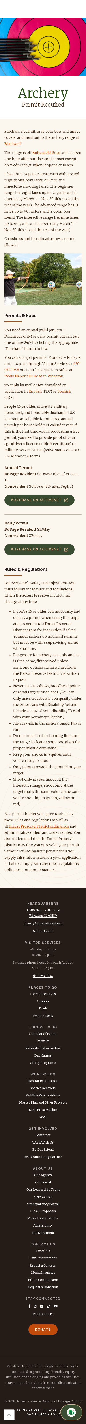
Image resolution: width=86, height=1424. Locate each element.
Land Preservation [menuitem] (43, 1110)
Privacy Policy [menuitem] (56, 1409)
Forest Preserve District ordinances (39, 826)
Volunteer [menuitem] (43, 1135)
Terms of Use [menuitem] (28, 1409)
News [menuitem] (43, 1117)
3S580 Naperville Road (43, 910)
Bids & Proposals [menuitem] (43, 1211)
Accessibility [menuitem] (43, 1225)
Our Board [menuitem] (43, 1182)
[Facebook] (29, 1306)
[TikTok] (48, 1306)
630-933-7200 (43, 931)
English (35, 391)
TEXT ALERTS (43, 1314)
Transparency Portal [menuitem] (43, 1204)
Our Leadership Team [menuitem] (43, 1190)
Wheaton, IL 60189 (43, 916)
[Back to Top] (9, 1414)
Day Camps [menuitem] (43, 1055)
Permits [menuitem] (43, 1041)
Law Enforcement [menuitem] (43, 1258)
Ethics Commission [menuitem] (43, 1280)
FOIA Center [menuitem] (43, 1197)
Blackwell (12, 143)
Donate (43, 1329)
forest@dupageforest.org (43, 923)
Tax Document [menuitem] (43, 1233)
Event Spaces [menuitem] (43, 1016)
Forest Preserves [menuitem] (43, 994)
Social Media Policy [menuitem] (45, 1414)
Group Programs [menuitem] (43, 1063)
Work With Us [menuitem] (43, 1142)
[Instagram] (35, 1306)
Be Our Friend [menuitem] (43, 1150)
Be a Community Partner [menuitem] (43, 1157)
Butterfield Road (46, 152)
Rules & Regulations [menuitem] (43, 1218)
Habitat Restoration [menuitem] (43, 1081)
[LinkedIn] (41, 1306)
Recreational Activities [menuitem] (43, 1048)
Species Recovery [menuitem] (43, 1088)
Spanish (64, 391)
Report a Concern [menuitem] (43, 1265)
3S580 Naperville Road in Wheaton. (34, 376)
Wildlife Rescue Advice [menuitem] (43, 1095)
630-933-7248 (43, 976)
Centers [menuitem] (43, 1001)
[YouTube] (56, 1306)
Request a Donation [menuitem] (43, 1287)
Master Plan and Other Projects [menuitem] (43, 1102)
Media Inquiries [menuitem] (43, 1273)
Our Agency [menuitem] (43, 1175)
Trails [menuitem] (43, 1008)
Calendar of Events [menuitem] (43, 1034)
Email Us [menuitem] (43, 1251)
